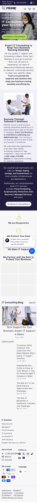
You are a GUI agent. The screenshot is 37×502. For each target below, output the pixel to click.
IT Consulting (7, 433)
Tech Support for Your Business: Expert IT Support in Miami (19, 331)
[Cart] (29, 9)
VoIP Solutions (7, 440)
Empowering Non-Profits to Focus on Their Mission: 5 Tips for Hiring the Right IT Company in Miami (26, 371)
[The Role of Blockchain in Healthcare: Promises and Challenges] (8, 402)
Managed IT (6, 427)
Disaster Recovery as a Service (14, 443)
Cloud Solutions (8, 430)
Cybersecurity (7, 424)
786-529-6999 (21, 3)
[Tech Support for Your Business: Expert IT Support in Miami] (19, 315)
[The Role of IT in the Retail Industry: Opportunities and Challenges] (8, 387)
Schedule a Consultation (18, 204)
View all (32, 302)
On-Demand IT (7, 436)
